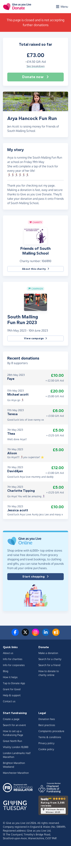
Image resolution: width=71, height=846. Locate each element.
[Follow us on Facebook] (15, 634)
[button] (35, 235)
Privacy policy (46, 743)
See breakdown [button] (36, 66)
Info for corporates (14, 665)
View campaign (34, 338)
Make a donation (48, 653)
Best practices (46, 725)
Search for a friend (49, 665)
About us (8, 653)
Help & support (12, 695)
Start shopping (33, 576)
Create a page (11, 719)
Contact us (9, 701)
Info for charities (12, 659)
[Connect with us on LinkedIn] (45, 634)
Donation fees (46, 719)
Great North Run (12, 740)
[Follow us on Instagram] (35, 634)
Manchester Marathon (16, 772)
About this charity (34, 268)
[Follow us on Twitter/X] (25, 634)
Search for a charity (49, 659)
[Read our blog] (56, 634)
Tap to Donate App (14, 683)
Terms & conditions (49, 737)
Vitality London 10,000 (15, 747)
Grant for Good (11, 689)
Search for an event (14, 725)
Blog (5, 671)
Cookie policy (46, 749)
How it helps (10, 677)
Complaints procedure (51, 731)
